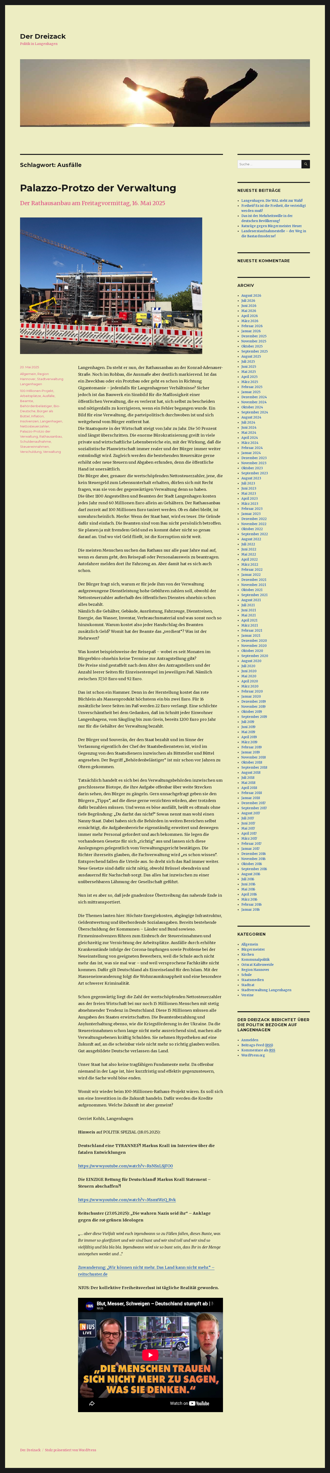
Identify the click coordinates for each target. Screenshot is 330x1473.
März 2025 (249, 382)
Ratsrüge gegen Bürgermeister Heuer (271, 226)
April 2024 (249, 438)
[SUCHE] (305, 164)
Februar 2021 (251, 630)
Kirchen (247, 955)
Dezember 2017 (253, 803)
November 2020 (254, 646)
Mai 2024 (248, 433)
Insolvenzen (29, 421)
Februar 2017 (251, 844)
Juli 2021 (248, 605)
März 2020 (249, 686)
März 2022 (249, 565)
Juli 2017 (247, 818)
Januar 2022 (251, 575)
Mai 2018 (248, 783)
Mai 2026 (248, 311)
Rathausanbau (50, 436)
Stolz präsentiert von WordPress (70, 1450)
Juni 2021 (248, 610)
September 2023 (254, 473)
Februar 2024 (252, 448)
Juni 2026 (248, 306)
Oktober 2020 (252, 651)
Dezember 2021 (253, 580)
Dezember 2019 (253, 702)
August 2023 (251, 478)
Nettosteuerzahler (34, 426)
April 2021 (249, 620)
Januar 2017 (250, 849)
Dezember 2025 (253, 336)
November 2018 (253, 757)
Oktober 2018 (251, 762)
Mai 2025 (248, 372)
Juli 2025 (248, 362)
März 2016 (249, 899)
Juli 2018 (247, 778)
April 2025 (249, 377)
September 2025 (254, 351)
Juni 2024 (249, 428)
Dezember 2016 (253, 854)
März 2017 (249, 839)
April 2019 (249, 737)
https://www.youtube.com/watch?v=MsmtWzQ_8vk (127, 1199)
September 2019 (254, 717)
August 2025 (251, 356)
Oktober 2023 (252, 468)
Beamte (26, 401)
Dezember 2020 (254, 641)
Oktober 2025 (252, 346)
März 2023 (249, 504)
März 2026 (249, 321)
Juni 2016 (248, 884)
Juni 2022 (248, 549)
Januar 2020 (251, 696)
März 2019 (249, 742)
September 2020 (254, 656)
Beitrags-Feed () (257, 1045)
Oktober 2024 (252, 407)
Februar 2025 (251, 387)
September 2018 (254, 767)
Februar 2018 (251, 793)
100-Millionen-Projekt (36, 391)
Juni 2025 (248, 367)
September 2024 (254, 412)
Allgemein (28, 374)
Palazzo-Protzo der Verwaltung (98, 188)
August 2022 (251, 539)
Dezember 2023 (254, 458)
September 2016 (254, 869)
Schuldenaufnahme (35, 441)
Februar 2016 (251, 905)
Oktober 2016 (251, 864)
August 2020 (251, 661)
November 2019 (253, 707)
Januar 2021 (250, 636)
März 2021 (249, 625)
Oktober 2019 (251, 712)
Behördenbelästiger (36, 406)
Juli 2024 (248, 422)
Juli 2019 (247, 722)
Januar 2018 (250, 798)
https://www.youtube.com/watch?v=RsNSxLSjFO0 (125, 1165)
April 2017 (249, 833)
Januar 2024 (251, 453)
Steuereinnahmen (34, 446)
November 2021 (253, 585)
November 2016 (253, 859)
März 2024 (249, 443)
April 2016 (249, 894)
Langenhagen (51, 421)
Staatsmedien (252, 980)
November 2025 (253, 341)
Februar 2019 (251, 747)
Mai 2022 (248, 554)
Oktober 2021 (251, 590)
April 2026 (249, 316)
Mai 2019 (248, 732)
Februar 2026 (252, 326)
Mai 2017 (248, 828)
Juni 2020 (249, 671)
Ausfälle (49, 396)
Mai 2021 (248, 615)
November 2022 (253, 524)
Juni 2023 (248, 488)
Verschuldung (31, 452)
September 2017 (254, 808)
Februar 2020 (252, 691)
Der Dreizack (43, 36)
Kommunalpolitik (255, 960)
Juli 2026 (248, 301)
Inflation (37, 416)
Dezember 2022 (254, 519)
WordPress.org (253, 1055)
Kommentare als (258, 1050)
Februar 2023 (252, 509)
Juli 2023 (248, 483)
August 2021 (251, 600)
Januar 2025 (250, 392)
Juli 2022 (248, 544)
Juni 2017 (248, 823)
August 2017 (250, 813)
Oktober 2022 (252, 529)
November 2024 (254, 402)
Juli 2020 (248, 666)
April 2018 (249, 788)
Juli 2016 (247, 879)
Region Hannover (255, 970)
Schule (246, 975)
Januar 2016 (250, 910)
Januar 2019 (250, 752)
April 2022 (249, 559)
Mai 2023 (248, 493)
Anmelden (249, 1040)
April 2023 (249, 499)
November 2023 (253, 463)
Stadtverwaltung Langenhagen (266, 990)
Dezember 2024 (254, 397)
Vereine (247, 995)
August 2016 (250, 874)
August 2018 (250, 773)
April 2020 (249, 681)
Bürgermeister (253, 949)
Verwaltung (52, 452)
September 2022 (254, 534)
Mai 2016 (248, 889)
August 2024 (251, 417)
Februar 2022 (252, 570)
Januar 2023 (251, 514)
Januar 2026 (251, 331)
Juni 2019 (248, 727)
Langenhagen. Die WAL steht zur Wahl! (271, 201)
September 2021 (254, 595)
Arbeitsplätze (30, 396)
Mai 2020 (248, 676)
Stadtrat (247, 985)
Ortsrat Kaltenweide (257, 965)
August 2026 (251, 296)
